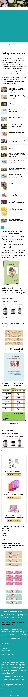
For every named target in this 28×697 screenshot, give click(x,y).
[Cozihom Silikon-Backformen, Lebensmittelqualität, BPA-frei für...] (14, 485)
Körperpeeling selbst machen (16, 103)
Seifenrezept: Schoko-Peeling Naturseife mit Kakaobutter (17, 201)
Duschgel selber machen (15, 117)
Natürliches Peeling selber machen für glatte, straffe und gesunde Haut (17, 89)
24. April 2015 (12, 149)
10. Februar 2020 (13, 112)
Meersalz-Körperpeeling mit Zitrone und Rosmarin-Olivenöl (17, 96)
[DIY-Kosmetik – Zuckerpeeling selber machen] (4, 141)
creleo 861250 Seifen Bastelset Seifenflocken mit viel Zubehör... (14, 470)
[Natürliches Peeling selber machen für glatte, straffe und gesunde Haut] (4, 89)
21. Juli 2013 (12, 222)
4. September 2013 (13, 204)
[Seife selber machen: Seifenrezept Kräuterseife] (4, 221)
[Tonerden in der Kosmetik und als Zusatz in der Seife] (4, 185)
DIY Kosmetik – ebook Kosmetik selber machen (17, 110)
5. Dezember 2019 (13, 134)
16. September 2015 (14, 143)
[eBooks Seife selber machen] (4, 162)
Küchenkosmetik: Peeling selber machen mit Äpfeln (17, 168)
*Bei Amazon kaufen (15, 474)
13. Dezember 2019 (13, 127)
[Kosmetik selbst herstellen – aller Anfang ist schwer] (4, 126)
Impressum (4, 688)
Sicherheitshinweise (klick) (18, 664)
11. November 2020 (13, 98)
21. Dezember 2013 (13, 185)
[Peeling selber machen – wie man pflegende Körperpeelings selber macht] (4, 155)
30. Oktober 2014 (13, 157)
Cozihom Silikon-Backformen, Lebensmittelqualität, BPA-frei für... (14, 493)
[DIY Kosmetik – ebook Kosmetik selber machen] (4, 111)
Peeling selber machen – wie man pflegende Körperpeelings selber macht (17, 155)
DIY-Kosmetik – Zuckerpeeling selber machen (17, 140)
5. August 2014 (12, 171)
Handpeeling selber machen (16, 132)
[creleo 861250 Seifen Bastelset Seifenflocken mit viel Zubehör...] (14, 462)
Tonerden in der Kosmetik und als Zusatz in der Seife (17, 182)
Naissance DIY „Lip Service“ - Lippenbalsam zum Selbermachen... (14, 516)
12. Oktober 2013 (13, 197)
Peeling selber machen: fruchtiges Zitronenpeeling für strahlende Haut (17, 209)
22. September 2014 (14, 162)
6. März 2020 (12, 104)
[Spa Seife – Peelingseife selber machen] (4, 148)
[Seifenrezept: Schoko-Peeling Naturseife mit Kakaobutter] (4, 202)
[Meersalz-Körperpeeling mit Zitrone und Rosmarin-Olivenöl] (4, 97)
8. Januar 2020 (12, 119)
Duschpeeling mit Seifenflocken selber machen (17, 194)
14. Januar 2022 (13, 92)
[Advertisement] (14, 28)
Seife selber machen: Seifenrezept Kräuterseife (16, 220)
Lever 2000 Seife (5, 530)
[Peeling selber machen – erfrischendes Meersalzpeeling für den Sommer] (4, 176)
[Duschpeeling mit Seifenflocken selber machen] (4, 195)
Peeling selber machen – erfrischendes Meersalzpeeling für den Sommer (17, 176)
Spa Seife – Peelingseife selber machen (17, 147)
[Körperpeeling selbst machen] (4, 104)
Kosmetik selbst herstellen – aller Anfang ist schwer (16, 125)
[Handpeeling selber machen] (4, 134)
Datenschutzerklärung (6, 691)
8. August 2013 (12, 212)
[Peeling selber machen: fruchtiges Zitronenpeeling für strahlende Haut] (4, 211)
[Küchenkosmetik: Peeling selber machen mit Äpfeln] (4, 169)
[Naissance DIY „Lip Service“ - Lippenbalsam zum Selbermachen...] (14, 508)
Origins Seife (4, 533)
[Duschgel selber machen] (4, 119)
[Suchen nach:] (14, 44)
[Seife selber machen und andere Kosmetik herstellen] (14, 6)
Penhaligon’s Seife (5, 535)
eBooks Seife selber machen (16, 160)
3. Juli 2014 (12, 179)
